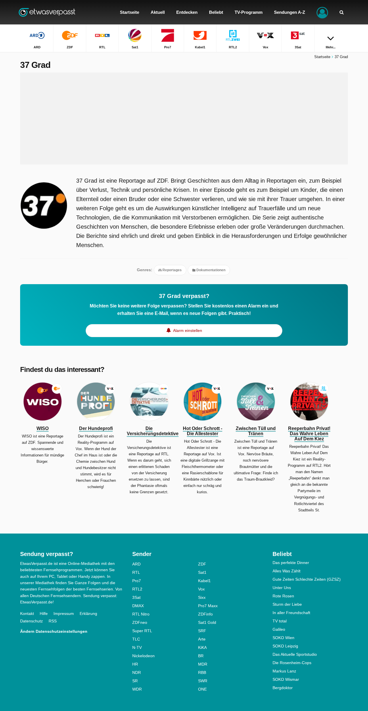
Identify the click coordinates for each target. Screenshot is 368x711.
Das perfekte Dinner (291, 562)
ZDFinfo (205, 614)
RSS (53, 621)
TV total (280, 621)
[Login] (322, 12)
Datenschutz (31, 621)
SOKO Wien (283, 637)
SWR (202, 680)
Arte (202, 639)
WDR (137, 689)
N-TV (137, 647)
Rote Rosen (283, 596)
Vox (201, 589)
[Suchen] (341, 12)
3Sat (136, 597)
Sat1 (202, 572)
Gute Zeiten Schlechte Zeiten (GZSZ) (307, 579)
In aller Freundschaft (291, 612)
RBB (202, 672)
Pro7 (136, 580)
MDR (202, 664)
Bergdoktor (283, 687)
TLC (136, 639)
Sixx (202, 597)
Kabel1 (204, 580)
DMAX (138, 605)
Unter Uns (282, 587)
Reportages (172, 270)
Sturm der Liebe (287, 604)
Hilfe (44, 613)
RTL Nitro (141, 614)
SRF (202, 630)
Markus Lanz (284, 671)
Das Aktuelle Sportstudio (295, 654)
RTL (136, 572)
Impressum (63, 613)
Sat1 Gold (207, 622)
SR (135, 680)
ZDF (202, 564)
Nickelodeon (143, 655)
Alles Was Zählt (286, 571)
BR (201, 655)
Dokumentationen (210, 270)
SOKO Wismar (286, 679)
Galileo (279, 629)
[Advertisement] (184, 118)
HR (135, 664)
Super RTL (142, 630)
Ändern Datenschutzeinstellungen (53, 631)
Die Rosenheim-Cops (292, 662)
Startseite (322, 57)
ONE (202, 689)
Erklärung (88, 613)
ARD (136, 564)
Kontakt (27, 613)
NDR (136, 672)
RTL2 (137, 589)
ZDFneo (139, 622)
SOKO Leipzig (285, 646)
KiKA (202, 647)
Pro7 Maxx (208, 605)
